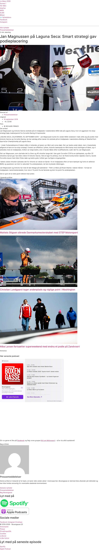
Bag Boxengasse (6, 492)
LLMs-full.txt (4, 538)
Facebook (3, 20)
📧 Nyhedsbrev (5, 17)
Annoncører (4, 527)
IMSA (2, 10)
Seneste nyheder (6, 488)
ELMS (2, 13)
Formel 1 (3, 3)
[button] (49, 25)
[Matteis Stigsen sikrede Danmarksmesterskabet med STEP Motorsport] (38, 229)
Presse (2, 529)
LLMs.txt (3, 536)
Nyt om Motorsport (48, 440)
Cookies (3, 534)
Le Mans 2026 (5, 1)
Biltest (2, 15)
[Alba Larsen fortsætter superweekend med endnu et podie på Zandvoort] (38, 343)
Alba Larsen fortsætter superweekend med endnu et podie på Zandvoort (40, 346)
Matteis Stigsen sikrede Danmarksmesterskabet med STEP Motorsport (39, 232)
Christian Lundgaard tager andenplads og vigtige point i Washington (37, 289)
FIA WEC (3, 6)
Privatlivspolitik (5, 531)
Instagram (3, 22)
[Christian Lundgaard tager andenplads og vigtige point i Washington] (38, 286)
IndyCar (3, 8)
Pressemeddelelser (7, 30)
